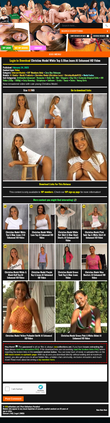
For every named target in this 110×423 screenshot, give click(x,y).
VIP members (47, 192)
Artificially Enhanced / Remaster (31, 77)
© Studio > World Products (22, 75)
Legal (16, 413)
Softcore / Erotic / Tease (58, 80)
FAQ (11, 413)
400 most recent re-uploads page (21, 354)
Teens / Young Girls (78, 80)
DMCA (22, 413)
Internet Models (18, 72)
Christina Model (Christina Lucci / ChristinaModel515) (58, 75)
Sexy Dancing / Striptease (34, 80)
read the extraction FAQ (27, 349)
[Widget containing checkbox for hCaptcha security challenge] (24, 388)
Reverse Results (99, 36)
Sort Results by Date (78, 36)
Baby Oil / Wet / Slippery (58, 77)
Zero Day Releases (53, 72)
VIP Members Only (35, 72)
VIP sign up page (72, 192)
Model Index (88, 75)
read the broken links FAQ (86, 349)
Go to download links (81, 90)
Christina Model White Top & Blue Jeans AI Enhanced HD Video (65, 60)
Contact (6, 413)
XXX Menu (55, 54)
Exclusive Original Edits (89, 77)
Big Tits (73, 77)
